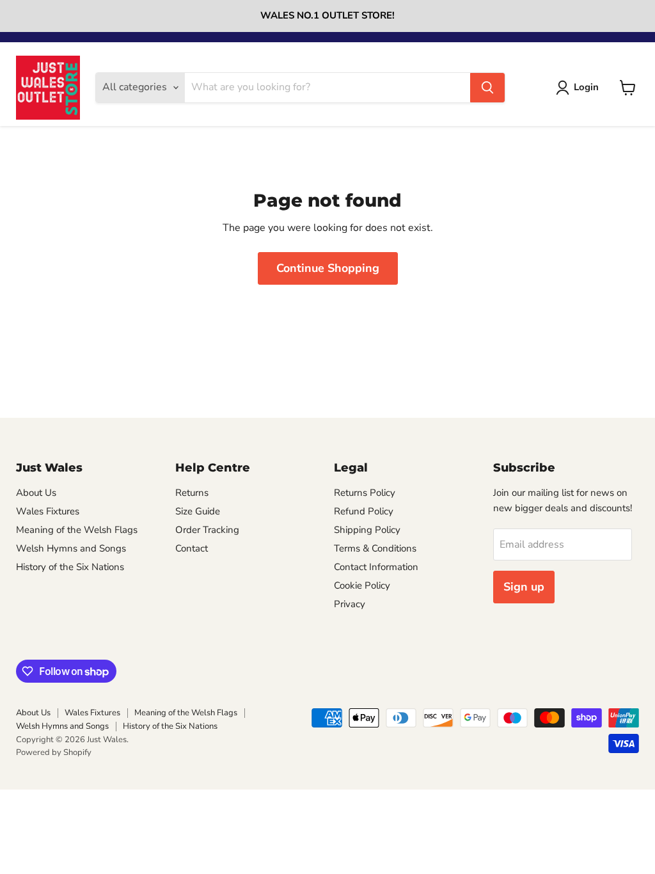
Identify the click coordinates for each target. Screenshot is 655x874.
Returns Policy (364, 492)
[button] (580, 87)
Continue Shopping (327, 268)
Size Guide (197, 511)
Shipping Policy (367, 529)
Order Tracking (207, 529)
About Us (36, 492)
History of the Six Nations (70, 566)
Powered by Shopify (53, 752)
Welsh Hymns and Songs (71, 548)
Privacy (349, 604)
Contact (191, 548)
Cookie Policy (362, 585)
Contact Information (376, 566)
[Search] (487, 87)
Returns (192, 492)
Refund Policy (363, 511)
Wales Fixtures (47, 511)
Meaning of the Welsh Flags (77, 529)
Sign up (523, 586)
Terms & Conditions (375, 548)
